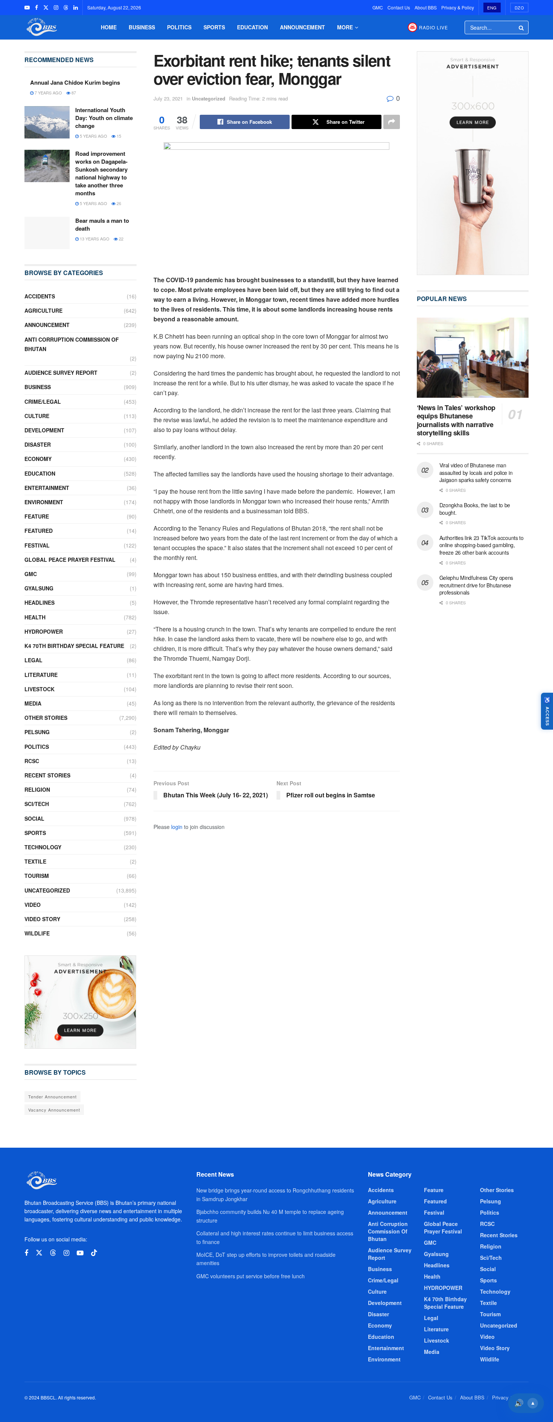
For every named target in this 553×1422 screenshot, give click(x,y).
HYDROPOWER (43, 631)
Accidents (39, 296)
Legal (33, 660)
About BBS (426, 7)
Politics (179, 27)
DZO (519, 8)
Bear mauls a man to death (102, 224)
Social (34, 818)
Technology (42, 847)
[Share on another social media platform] (391, 122)
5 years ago (93, 136)
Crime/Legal (42, 401)
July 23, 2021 (168, 98)
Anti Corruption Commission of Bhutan (71, 344)
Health (35, 617)
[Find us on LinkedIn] (75, 7)
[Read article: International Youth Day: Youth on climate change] (47, 122)
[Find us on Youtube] (27, 7)
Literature (41, 674)
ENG (492, 8)
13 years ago (94, 239)
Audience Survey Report (60, 372)
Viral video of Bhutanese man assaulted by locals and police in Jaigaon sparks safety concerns (476, 472)
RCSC (31, 761)
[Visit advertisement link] (80, 1002)
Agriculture (43, 310)
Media (32, 703)
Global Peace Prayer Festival (69, 559)
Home (109, 27)
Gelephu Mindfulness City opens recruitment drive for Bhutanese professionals (476, 585)
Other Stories (45, 717)
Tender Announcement (52, 1096)
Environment (43, 502)
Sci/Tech (36, 804)
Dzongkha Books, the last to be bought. (474, 508)
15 (118, 136)
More (345, 27)
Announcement (302, 27)
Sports (214, 27)
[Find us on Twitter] (46, 7)
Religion (37, 789)
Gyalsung (38, 588)
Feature (36, 516)
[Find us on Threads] (66, 7)
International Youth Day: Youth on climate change (104, 118)
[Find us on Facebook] (36, 7)
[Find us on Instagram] (56, 7)
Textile (35, 861)
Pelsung (37, 732)
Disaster (37, 444)
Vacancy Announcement (54, 1110)
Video (32, 904)
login (176, 826)
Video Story (42, 919)
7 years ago (47, 93)
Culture (36, 416)
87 (73, 93)
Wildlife (37, 933)
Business (142, 27)
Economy (38, 458)
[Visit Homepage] (41, 27)
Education (252, 27)
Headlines (39, 602)
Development (44, 430)
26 (118, 203)
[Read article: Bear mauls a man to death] (47, 233)
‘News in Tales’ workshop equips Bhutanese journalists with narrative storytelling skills (456, 420)
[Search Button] (522, 27)
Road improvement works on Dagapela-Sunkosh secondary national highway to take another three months (101, 173)
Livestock (39, 689)
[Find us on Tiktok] (94, 1253)
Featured (38, 530)
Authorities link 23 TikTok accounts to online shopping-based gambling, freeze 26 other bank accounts (481, 545)
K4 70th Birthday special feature (74, 645)
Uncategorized (208, 98)
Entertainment (46, 487)
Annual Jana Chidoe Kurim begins (75, 82)
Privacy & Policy (457, 7)
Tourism (36, 875)
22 (120, 239)
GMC (377, 7)
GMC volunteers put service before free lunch (250, 1276)
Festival (37, 545)
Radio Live (433, 27)
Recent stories (47, 775)
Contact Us (398, 7)
